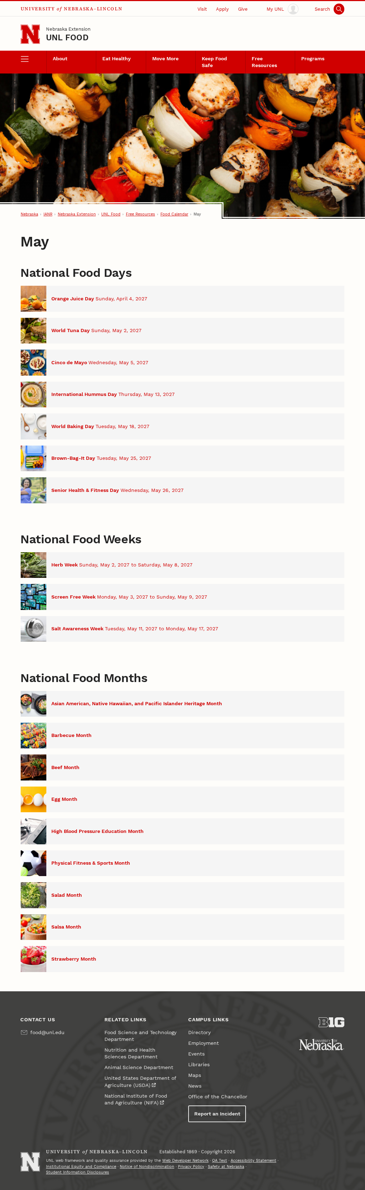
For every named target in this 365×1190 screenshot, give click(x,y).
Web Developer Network (185, 1160)
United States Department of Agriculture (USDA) (140, 1081)
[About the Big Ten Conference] (331, 1022)
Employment (203, 1043)
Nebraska (29, 214)
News (194, 1086)
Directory (199, 1032)
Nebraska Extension (68, 29)
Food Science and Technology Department (140, 1035)
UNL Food (67, 37)
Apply (222, 9)
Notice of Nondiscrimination (147, 1166)
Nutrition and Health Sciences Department (131, 1053)
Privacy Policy (191, 1166)
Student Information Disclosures (77, 1172)
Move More (165, 59)
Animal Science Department (138, 1067)
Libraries (199, 1065)
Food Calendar (174, 214)
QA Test (219, 1160)
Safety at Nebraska (226, 1166)
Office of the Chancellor (217, 1097)
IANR (47, 214)
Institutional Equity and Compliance (81, 1166)
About (60, 59)
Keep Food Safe (214, 62)
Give (243, 9)
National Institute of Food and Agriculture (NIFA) (135, 1099)
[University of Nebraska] (322, 1044)
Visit (202, 9)
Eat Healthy (116, 59)
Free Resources (264, 62)
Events (196, 1054)
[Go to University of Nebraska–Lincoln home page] (30, 34)
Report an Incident (217, 1114)
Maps (194, 1075)
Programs (312, 59)
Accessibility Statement (253, 1160)
